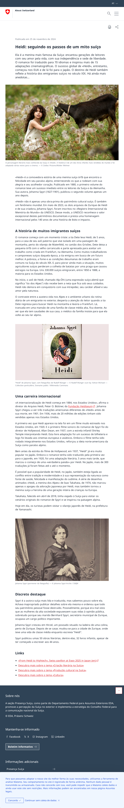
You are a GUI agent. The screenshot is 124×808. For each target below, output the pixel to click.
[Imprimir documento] (109, 27)
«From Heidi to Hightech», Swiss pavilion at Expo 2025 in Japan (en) (57, 660)
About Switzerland (24, 10)
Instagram (42, 736)
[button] (119, 690)
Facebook (14, 736)
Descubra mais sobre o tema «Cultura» (41, 675)
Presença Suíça (15, 769)
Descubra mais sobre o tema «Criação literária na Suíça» (51, 665)
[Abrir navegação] (116, 13)
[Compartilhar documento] (116, 27)
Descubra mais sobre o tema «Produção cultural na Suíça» (52, 670)
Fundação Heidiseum (80, 406)
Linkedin (59, 736)
